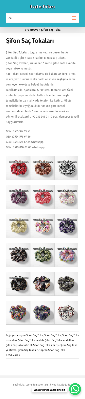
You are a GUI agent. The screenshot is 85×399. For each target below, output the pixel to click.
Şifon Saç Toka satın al (19, 345)
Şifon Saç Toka (52, 335)
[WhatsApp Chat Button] (75, 389)
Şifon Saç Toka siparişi (46, 345)
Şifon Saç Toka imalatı (31, 340)
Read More (12, 354)
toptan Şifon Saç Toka (52, 350)
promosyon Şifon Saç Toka (27, 335)
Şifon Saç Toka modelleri (59, 340)
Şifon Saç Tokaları (30, 40)
